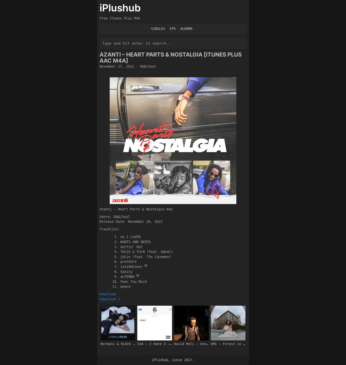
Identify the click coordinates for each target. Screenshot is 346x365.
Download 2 (110, 299)
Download (108, 294)
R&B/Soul (148, 66)
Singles (158, 29)
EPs (173, 29)
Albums (186, 29)
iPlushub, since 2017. (173, 360)
